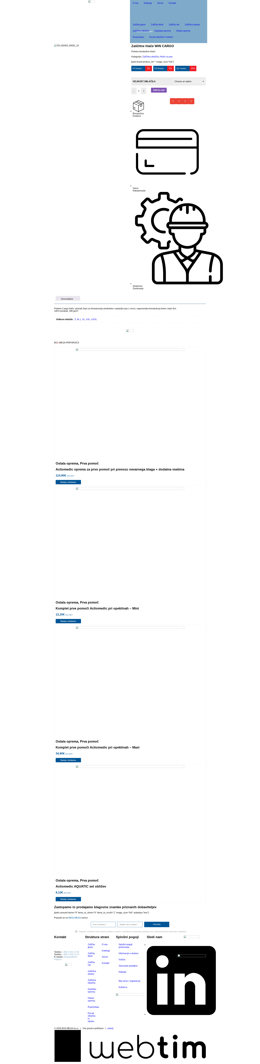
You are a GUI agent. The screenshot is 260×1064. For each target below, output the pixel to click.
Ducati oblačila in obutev (161, 37)
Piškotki (122, 972)
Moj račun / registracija (129, 981)
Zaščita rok (174, 24)
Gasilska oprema (163, 31)
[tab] (68, 298)
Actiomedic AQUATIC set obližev (81, 886)
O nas (135, 3)
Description (67, 299)
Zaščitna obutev (192, 24)
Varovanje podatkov (128, 966)
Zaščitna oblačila (141, 31)
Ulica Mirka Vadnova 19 (65, 945)
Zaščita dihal (157, 24)
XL (83, 319)
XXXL (94, 319)
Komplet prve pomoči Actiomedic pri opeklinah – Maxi (97, 747)
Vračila (122, 959)
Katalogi (148, 3)
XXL (88, 319)
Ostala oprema (183, 31)
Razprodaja (138, 37)
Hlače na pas (166, 56)
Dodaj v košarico (68, 482)
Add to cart (159, 90)
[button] (173, 101)
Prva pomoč (89, 463)
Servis (160, 3)
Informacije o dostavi (128, 953)
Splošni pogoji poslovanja (125, 945)
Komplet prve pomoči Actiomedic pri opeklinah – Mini (97, 608)
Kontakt (172, 3)
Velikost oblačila (144, 81)
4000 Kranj (59, 947)
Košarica (123, 987)
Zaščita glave (139, 24)
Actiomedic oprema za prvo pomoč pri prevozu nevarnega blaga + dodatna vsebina (120, 469)
